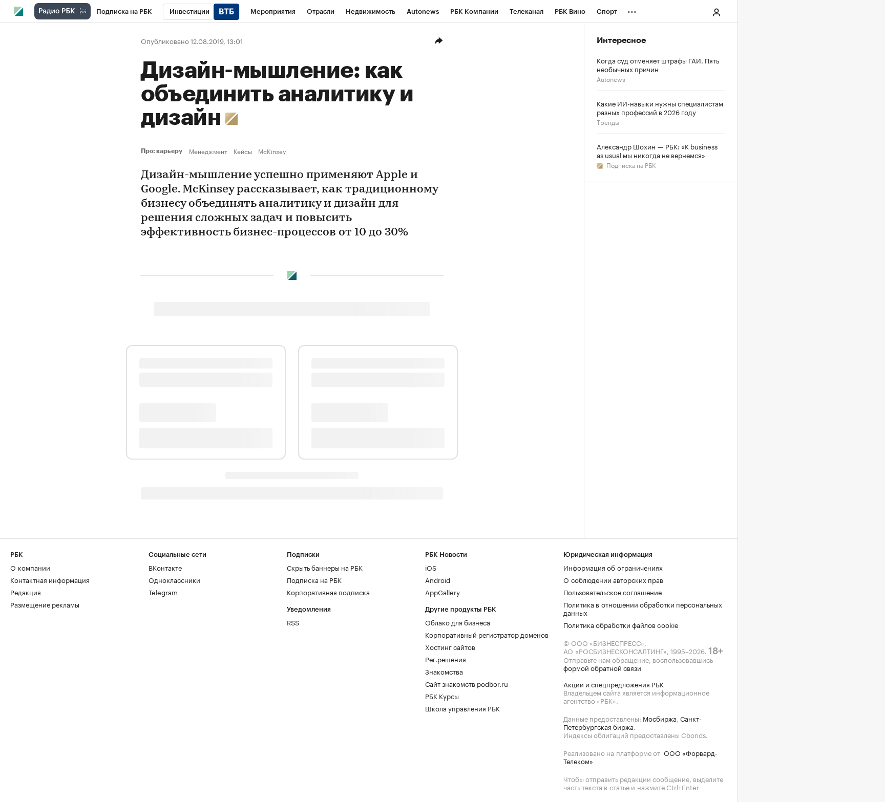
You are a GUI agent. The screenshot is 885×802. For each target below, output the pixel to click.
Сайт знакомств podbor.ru (466, 683)
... (632, 10)
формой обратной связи (602, 667)
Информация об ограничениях (613, 567)
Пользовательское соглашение (612, 592)
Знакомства (444, 671)
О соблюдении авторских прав (613, 579)
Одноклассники (174, 579)
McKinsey (272, 151)
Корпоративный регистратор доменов (487, 634)
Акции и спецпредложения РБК (613, 684)
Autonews (611, 78)
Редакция (25, 592)
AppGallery (442, 592)
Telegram (163, 592)
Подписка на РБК (630, 164)
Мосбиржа (660, 718)
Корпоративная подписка (328, 592)
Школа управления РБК (462, 708)
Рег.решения (445, 659)
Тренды (608, 121)
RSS (293, 622)
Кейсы (243, 151)
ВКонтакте (165, 567)
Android (437, 579)
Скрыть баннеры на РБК (325, 567)
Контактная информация (50, 579)
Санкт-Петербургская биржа (632, 722)
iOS (430, 567)
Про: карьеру (163, 151)
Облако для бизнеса (457, 622)
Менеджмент (208, 151)
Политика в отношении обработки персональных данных (642, 608)
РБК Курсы (442, 695)
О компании (30, 567)
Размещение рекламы (44, 604)
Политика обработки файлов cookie (621, 624)
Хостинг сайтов (450, 646)
